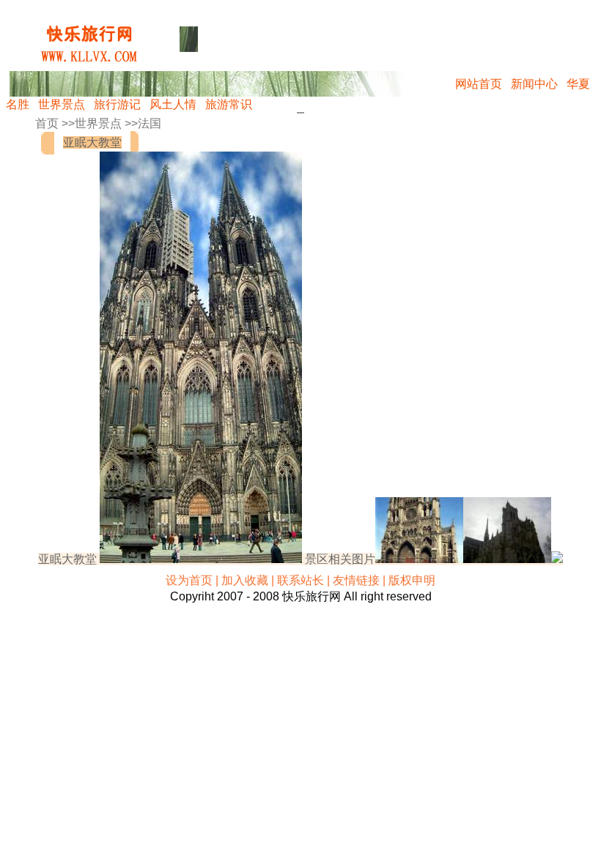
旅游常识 (228, 104)
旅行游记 (117, 104)
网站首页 (478, 84)
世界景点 (61, 104)
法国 (149, 123)
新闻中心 (534, 84)
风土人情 (173, 104)
